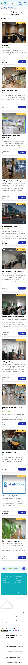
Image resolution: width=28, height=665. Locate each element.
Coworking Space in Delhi (13, 657)
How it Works (18, 580)
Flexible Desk (6, 590)
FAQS (16, 578)
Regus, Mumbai (4, 620)
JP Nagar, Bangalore (14, 14)
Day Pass (5, 592)
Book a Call (20, 3)
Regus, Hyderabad (19, 620)
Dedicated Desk (19, 588)
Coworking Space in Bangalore (14, 646)
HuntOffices (3, 7)
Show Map (4, 18)
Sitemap (13, 628)
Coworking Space (11, 7)
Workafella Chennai (5, 616)
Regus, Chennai (18, 616)
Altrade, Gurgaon (5, 614)
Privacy (7, 628)
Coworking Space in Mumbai (13, 641)
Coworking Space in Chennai (14, 651)
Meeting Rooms (18, 592)
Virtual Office (18, 590)
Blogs (4, 580)
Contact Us (6, 582)
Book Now (22, 61)
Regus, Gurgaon (5, 622)
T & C (2, 628)
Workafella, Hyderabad (6, 612)
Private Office (6, 588)
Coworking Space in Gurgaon (14, 662)
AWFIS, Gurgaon (19, 614)
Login (25, 2)
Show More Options (14, 563)
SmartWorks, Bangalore (20, 612)
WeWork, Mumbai (19, 618)
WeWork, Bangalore (5, 618)
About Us (5, 578)
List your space (18, 582)
